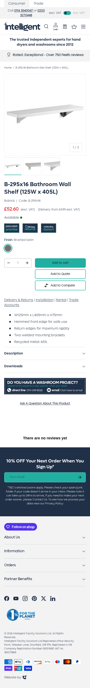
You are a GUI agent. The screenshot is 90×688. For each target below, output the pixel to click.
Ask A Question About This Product (45, 403)
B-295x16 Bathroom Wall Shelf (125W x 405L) (41, 67)
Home (8, 67)
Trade (38, 3)
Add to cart (60, 263)
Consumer (16, 3)
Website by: (15, 677)
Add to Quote (60, 274)
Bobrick (9, 201)
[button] (74, 26)
